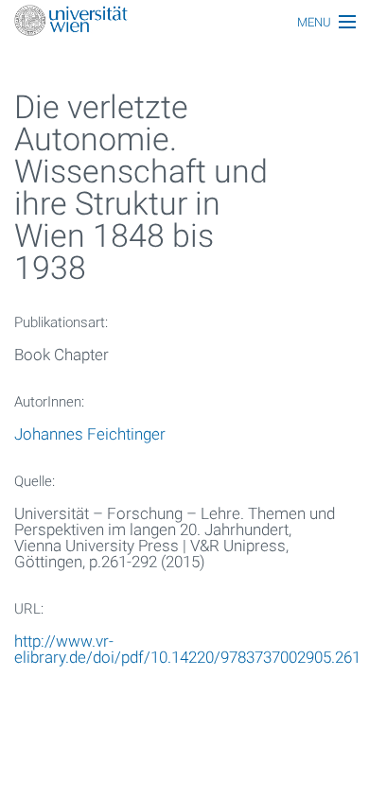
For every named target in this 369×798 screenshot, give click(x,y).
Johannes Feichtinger (90, 434)
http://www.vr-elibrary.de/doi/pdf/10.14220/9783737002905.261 (187, 649)
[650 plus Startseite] (184, 22)
